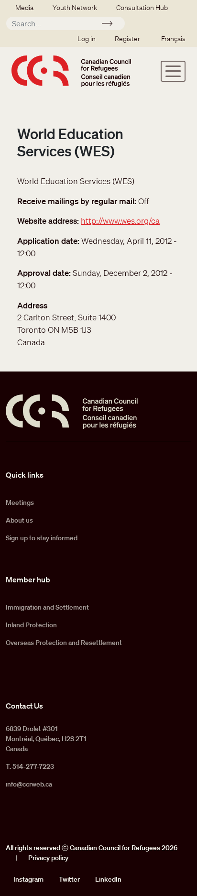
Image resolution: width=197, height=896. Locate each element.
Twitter (69, 879)
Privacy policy (48, 857)
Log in (86, 38)
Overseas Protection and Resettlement (64, 642)
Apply (111, 25)
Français (173, 38)
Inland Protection (31, 625)
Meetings (20, 502)
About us (19, 520)
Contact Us (24, 705)
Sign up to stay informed (41, 538)
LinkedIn (108, 879)
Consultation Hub (142, 7)
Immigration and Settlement (47, 607)
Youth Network (75, 7)
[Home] (71, 71)
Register (127, 38)
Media (24, 7)
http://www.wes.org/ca (120, 221)
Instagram (28, 879)
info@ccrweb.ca (29, 784)
